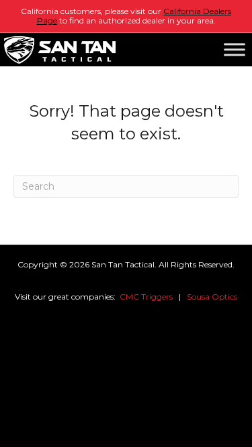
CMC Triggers (146, 297)
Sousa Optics (212, 297)
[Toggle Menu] (234, 49)
